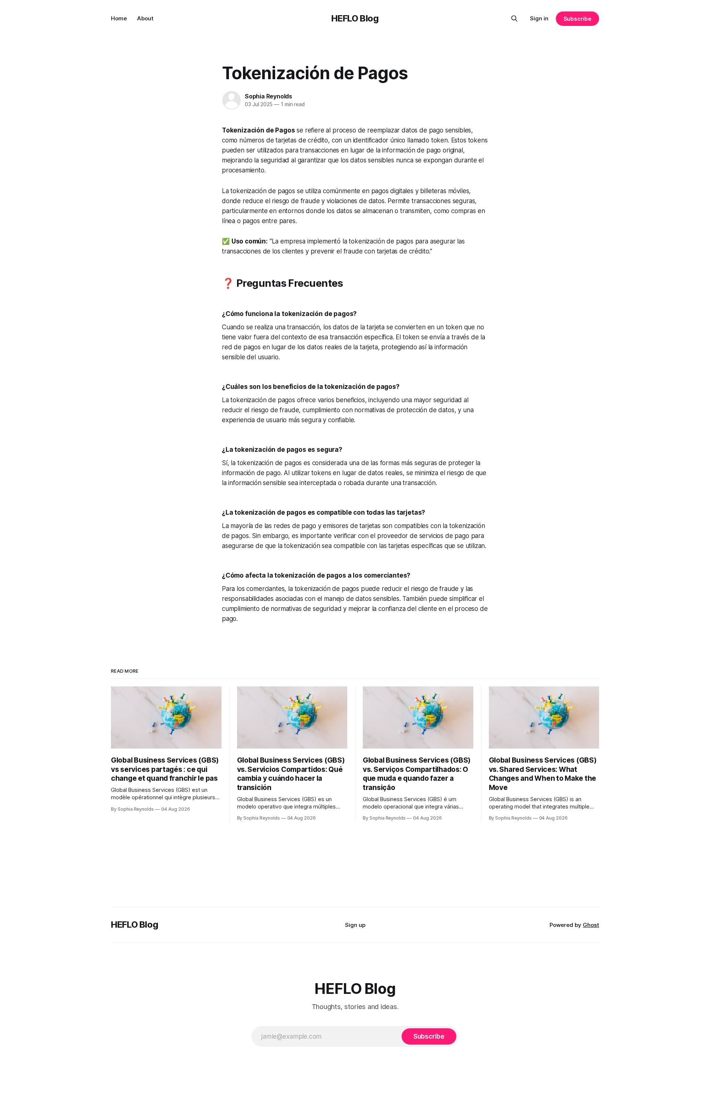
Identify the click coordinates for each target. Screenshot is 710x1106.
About (145, 18)
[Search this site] (514, 18)
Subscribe (577, 18)
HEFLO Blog (354, 18)
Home (119, 18)
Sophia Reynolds (268, 96)
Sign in (539, 18)
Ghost (591, 924)
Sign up (355, 924)
